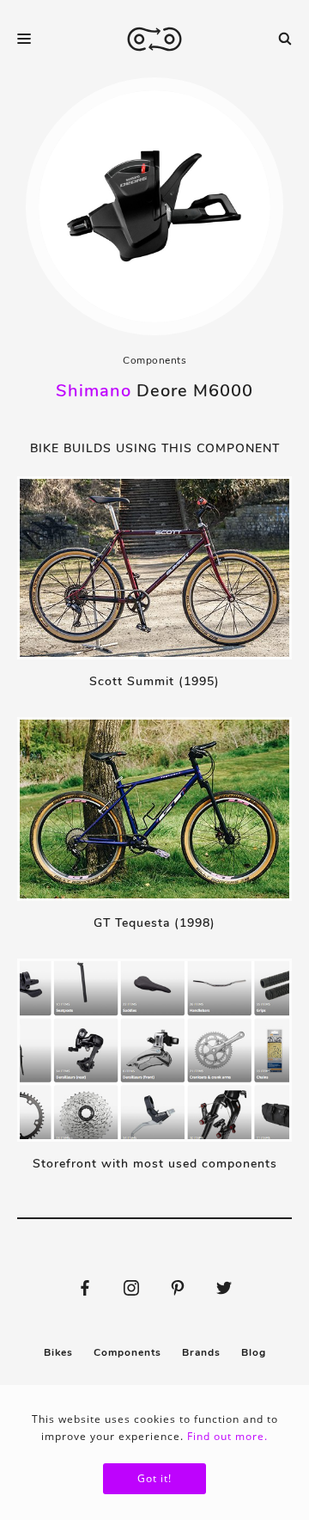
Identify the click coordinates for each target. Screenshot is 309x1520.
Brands (201, 1352)
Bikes (58, 1352)
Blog (253, 1352)
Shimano (93, 390)
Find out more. (227, 1436)
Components (154, 360)
